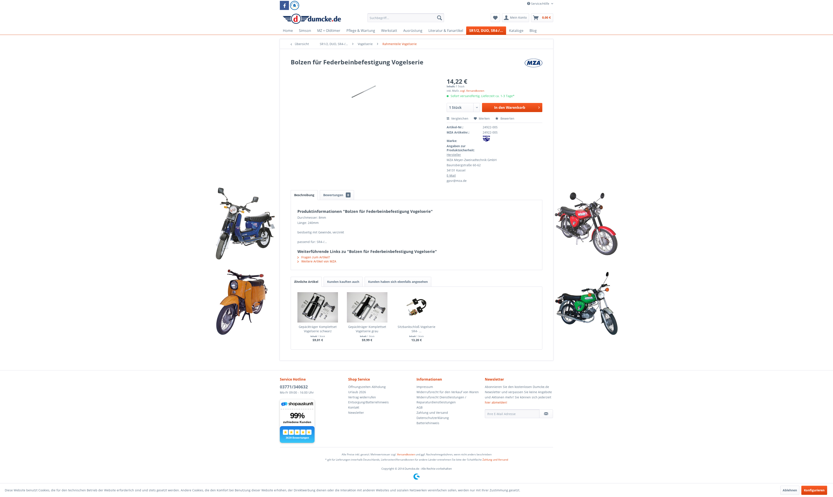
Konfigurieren (814, 490)
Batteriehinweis (427, 423)
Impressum (424, 387)
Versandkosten (406, 454)
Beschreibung (304, 195)
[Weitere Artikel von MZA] (533, 66)
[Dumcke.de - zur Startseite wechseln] (312, 18)
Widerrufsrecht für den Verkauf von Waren (447, 392)
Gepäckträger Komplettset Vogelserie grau (367, 329)
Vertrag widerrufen (362, 397)
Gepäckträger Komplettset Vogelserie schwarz (318, 329)
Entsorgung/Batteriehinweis (368, 402)
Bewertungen (336, 195)
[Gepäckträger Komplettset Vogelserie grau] (367, 307)
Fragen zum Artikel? (315, 257)
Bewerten (507, 118)
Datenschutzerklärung (432, 418)
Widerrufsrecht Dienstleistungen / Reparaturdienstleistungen (441, 399)
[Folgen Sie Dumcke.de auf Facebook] (284, 5)
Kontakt (353, 407)
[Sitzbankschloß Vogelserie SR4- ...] (416, 307)
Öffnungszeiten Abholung (367, 387)
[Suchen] (439, 17)
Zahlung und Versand (432, 413)
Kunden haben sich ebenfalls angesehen (398, 282)
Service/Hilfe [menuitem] (540, 4)
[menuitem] (405, 19)
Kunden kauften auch (343, 282)
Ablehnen (790, 490)
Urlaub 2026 (357, 392)
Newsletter (356, 413)
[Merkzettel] (495, 17)
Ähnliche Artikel (306, 282)
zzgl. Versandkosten (472, 91)
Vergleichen (459, 118)
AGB (419, 407)
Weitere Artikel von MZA (318, 261)
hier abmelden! (496, 402)
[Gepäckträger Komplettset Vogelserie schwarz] (317, 307)
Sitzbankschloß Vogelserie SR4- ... (416, 329)
